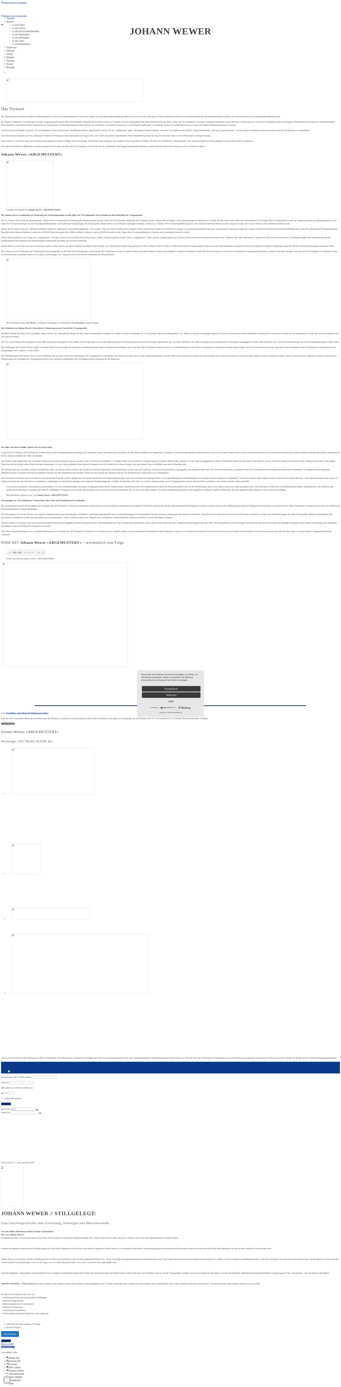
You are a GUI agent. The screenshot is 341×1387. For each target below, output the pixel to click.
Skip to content (7, 1344)
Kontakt (10, 67)
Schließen (6, 1341)
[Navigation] (2, 24)
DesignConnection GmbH (21, 1072)
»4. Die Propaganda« (21, 34)
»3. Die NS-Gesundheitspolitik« (26, 31)
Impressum (11, 1063)
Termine (10, 60)
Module (10, 57)
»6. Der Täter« (18, 41)
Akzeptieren (171, 688)
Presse (9, 63)
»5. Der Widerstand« (21, 37)
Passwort (5, 1082)
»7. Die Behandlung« (21, 44)
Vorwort (10, 18)
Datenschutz (11, 1066)
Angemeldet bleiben (12, 1098)
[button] (6, 673)
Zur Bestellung (10, 1334)
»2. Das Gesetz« (19, 28)
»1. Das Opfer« (18, 25)
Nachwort (11, 47)
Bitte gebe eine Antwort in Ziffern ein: (17, 1088)
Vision (9, 53)
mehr (171, 701)
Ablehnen (171, 695)
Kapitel (10, 21)
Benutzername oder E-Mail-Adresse (16, 1077)
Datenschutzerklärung (175, 712)
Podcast (10, 50)
